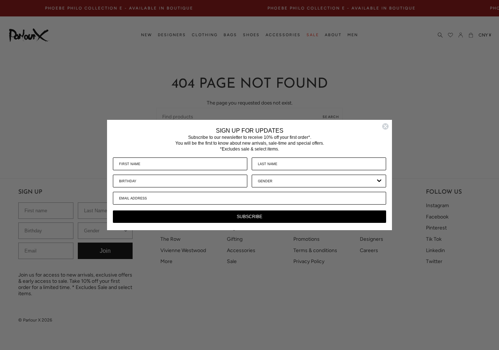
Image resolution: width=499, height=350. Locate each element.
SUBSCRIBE (249, 216)
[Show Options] (379, 181)
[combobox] (317, 181)
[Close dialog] (385, 126)
